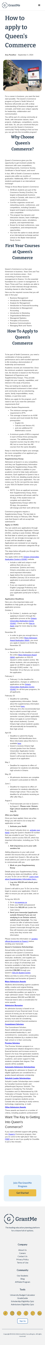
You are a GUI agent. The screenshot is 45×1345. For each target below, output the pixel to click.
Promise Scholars (12, 1043)
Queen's (11, 1134)
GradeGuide (22, 1298)
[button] (39, 5)
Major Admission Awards (15, 981)
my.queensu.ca (21, 902)
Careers (22, 1253)
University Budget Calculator (22, 1295)
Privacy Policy (22, 1259)
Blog (22, 1279)
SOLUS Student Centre (21, 973)
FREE (7, 1139)
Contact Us (22, 1256)
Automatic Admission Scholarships (20, 1067)
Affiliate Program (22, 1282)
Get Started (22, 1192)
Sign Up (23, 1321)
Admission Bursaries (14, 1005)
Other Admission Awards (15, 1107)
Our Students (22, 1275)
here (19, 743)
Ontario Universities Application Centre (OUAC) (23, 620)
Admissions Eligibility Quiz (22, 1304)
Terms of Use (22, 1262)
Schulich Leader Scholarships (18, 1078)
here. (23, 706)
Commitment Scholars (14, 1024)
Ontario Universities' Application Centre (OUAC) (22, 686)
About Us (22, 1250)
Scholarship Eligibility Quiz (22, 1301)
